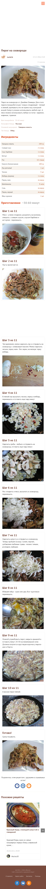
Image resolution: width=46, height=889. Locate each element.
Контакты (29, 876)
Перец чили (6, 180)
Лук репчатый (7, 168)
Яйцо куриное (7, 196)
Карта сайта (19, 876)
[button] (43, 3)
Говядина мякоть (25, 127)
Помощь (37, 876)
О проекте (9, 876)
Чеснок (4, 172)
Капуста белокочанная (10, 164)
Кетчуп (4, 156)
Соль (3, 188)
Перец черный (7, 192)
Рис (3, 160)
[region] (23, 318)
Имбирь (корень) (8, 176)
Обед (12, 131)
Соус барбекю (7, 152)
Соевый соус (6, 148)
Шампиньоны (6, 184)
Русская (19, 124)
